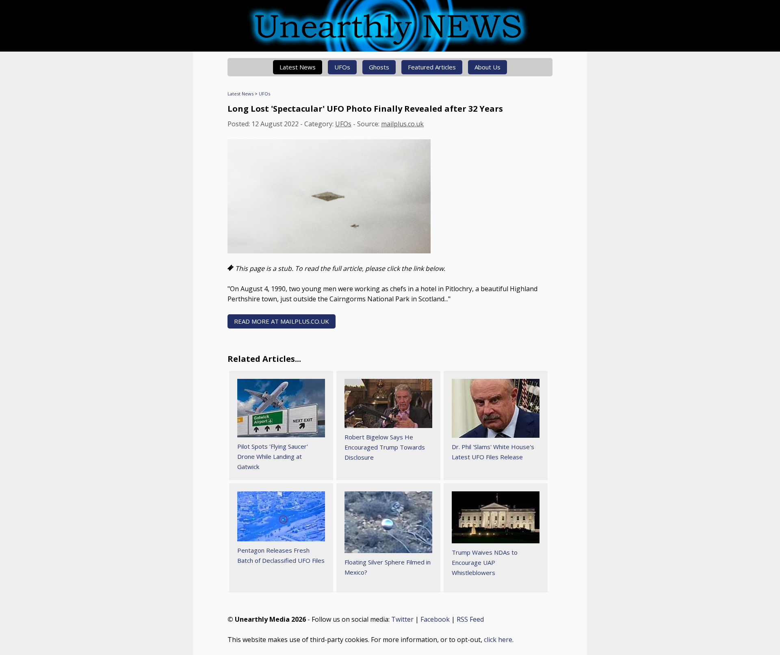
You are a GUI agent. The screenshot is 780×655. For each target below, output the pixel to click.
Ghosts (379, 67)
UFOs (342, 67)
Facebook (435, 619)
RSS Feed (470, 619)
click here (498, 639)
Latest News (298, 67)
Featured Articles (432, 67)
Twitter (402, 619)
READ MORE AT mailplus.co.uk (281, 321)
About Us (487, 67)
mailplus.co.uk (402, 123)
